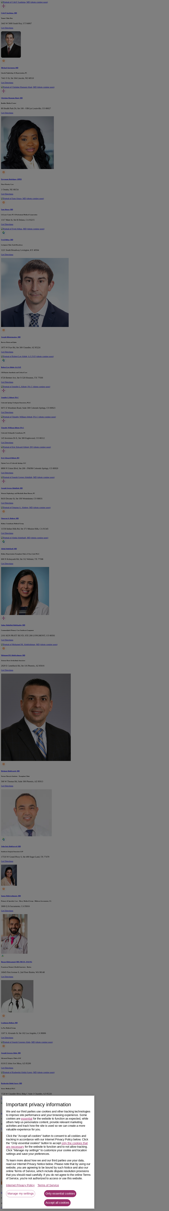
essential (26, 1118)
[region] (48, 1152)
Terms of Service (48, 1185)
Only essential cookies (60, 1193)
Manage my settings (21, 1193)
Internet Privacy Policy (20, 1185)
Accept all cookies (57, 1202)
